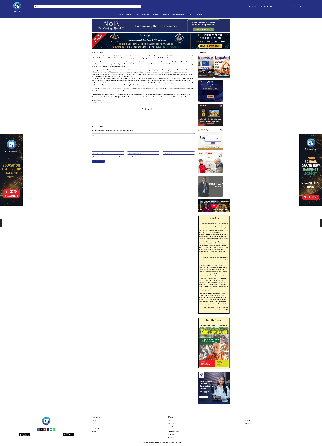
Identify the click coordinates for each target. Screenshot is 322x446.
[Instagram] (258, 6)
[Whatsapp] (264, 6)
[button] (293, 6)
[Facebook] (249, 6)
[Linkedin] (261, 6)
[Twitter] (143, 109)
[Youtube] (255, 6)
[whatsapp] (151, 109)
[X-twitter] (252, 6)
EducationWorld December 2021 (105, 103)
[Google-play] (271, 6)
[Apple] (267, 6)
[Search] (142, 6)
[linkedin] (148, 109)
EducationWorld (149, 442)
